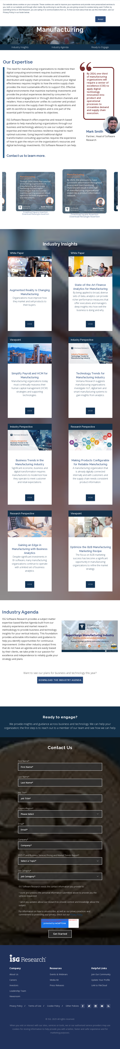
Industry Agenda (60, 47)
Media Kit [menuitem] (54, 979)
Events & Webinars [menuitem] (59, 974)
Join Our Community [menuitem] (100, 974)
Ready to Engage (100, 47)
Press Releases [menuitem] (57, 985)
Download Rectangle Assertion (35, 214)
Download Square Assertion (35, 212)
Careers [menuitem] (13, 979)
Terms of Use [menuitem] (34, 1005)
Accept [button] (100, 19)
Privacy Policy (76, 914)
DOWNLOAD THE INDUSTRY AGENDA (60, 679)
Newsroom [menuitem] (15, 996)
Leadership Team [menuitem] (18, 990)
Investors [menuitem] (14, 985)
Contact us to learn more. (26, 156)
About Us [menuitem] (14, 974)
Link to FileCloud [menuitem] (99, 985)
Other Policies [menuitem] (72, 1005)
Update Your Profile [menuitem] (100, 979)
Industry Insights (20, 47)
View (29, 324)
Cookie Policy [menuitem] (53, 1005)
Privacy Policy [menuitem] (16, 1005)
